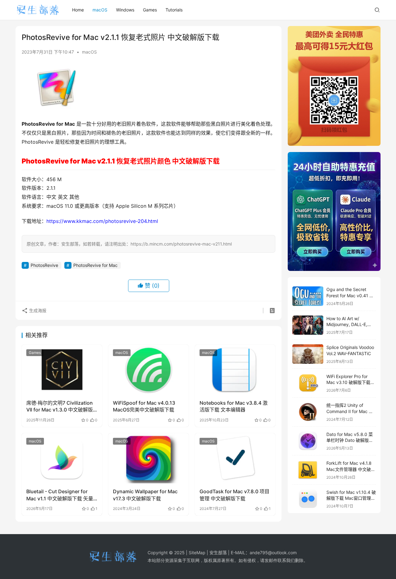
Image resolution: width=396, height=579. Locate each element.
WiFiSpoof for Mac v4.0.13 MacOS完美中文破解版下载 (144, 406)
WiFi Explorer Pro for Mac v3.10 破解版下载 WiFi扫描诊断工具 (348, 382)
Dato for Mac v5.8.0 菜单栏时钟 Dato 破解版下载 (349, 440)
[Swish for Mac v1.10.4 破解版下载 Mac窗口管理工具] (307, 499)
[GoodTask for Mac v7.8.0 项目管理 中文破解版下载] (235, 458)
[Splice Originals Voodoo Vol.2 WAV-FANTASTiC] (307, 354)
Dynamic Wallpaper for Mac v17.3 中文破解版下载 (145, 494)
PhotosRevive (44, 265)
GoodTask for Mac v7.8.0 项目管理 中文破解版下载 (234, 494)
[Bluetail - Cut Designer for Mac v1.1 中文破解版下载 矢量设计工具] (62, 458)
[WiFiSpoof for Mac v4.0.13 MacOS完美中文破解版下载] (148, 370)
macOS (100, 9)
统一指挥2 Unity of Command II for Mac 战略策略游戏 (349, 411)
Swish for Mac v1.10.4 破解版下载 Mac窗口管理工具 (351, 498)
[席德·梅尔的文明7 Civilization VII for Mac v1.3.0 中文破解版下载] (62, 370)
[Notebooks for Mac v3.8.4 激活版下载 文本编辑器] (235, 370)
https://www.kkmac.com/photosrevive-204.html (102, 221)
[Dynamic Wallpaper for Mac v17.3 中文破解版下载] (148, 458)
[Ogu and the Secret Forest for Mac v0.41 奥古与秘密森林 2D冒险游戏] (307, 296)
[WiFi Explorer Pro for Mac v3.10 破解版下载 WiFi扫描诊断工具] (307, 383)
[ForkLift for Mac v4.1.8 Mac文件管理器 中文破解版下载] (307, 470)
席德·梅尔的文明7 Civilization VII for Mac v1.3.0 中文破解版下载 (59, 406)
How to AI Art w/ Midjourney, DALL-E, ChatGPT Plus (346, 324)
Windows (125, 9)
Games (150, 9)
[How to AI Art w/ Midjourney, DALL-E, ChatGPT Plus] (307, 325)
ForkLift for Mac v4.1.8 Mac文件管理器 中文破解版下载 (350, 469)
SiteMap (197, 552)
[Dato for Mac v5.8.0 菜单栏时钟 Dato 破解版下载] (307, 441)
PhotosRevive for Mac (95, 265)
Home (78, 9)
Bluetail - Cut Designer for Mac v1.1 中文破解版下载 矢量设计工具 (59, 495)
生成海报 (37, 310)
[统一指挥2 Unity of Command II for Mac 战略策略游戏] (307, 412)
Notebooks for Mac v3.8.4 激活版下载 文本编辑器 (234, 406)
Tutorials (174, 9)
